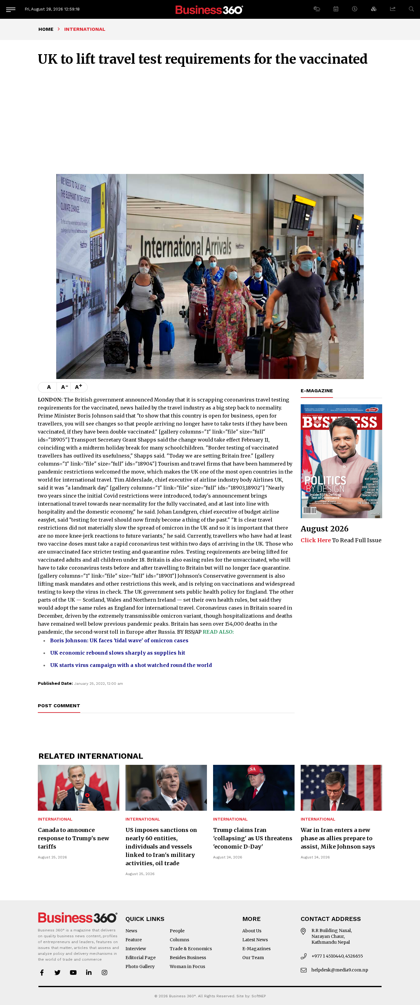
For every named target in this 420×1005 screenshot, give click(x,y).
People (177, 931)
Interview (135, 948)
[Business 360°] (210, 9)
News (131, 931)
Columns (179, 939)
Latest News (255, 939)
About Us (251, 931)
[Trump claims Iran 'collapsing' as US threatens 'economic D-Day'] (254, 788)
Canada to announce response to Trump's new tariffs (73, 838)
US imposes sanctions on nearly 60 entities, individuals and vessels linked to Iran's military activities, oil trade (161, 846)
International (55, 819)
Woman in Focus (187, 966)
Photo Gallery (140, 966)
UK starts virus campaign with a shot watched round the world (131, 665)
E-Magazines (256, 948)
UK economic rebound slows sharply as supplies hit (117, 653)
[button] (316, 9)
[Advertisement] (210, 119)
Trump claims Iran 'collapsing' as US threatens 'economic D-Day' (252, 838)
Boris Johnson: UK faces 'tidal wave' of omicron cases (119, 640)
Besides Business (188, 957)
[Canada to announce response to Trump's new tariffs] (78, 788)
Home (45, 29)
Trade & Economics (191, 948)
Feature (133, 939)
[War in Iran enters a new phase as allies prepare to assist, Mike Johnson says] (341, 788)
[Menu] (10, 9)
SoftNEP (259, 996)
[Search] (411, 9)
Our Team (253, 957)
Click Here (316, 540)
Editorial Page (140, 957)
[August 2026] (341, 461)
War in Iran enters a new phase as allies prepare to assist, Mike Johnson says (338, 838)
